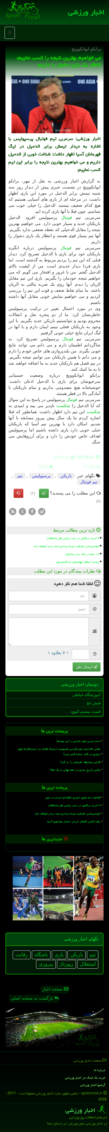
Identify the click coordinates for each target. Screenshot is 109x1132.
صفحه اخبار (53, 989)
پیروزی (46, 964)
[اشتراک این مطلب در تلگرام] (42, 511)
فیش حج (94, 703)
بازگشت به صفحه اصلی (32, 998)
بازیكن (66, 476)
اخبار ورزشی (86, 12)
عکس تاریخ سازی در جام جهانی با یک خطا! (75, 770)
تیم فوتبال (88, 482)
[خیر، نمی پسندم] (18, 493)
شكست (63, 405)
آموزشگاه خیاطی (86, 694)
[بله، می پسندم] (44, 493)
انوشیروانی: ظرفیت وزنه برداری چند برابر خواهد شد (66, 546)
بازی (59, 954)
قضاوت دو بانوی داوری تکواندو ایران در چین (73, 797)
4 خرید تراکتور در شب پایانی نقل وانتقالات (73, 538)
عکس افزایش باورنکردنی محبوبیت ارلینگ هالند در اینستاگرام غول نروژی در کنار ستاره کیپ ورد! (59, 751)
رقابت (21, 954)
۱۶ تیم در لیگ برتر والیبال (82, 554)
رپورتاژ (66, 964)
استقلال (88, 964)
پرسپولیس (41, 476)
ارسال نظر (85, 667)
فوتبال (66, 217)
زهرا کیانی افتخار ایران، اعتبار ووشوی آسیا (74, 821)
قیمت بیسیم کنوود (86, 711)
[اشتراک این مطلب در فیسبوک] (32, 511)
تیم (19, 476)
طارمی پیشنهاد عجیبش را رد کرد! (80, 762)
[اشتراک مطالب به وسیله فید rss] (12, 511)
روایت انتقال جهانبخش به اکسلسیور (77, 562)
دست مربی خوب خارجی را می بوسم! (79, 741)
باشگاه (41, 954)
